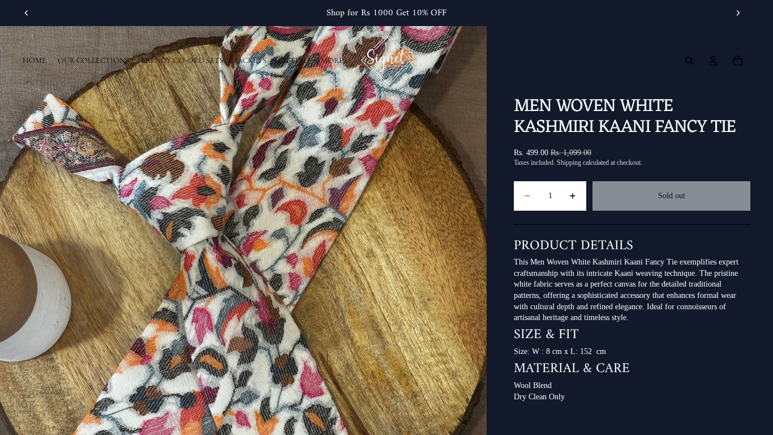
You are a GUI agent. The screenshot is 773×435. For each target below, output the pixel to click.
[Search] (689, 60)
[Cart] (737, 60)
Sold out (671, 195)
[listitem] (332, 60)
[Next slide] (737, 13)
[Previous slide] (26, 13)
